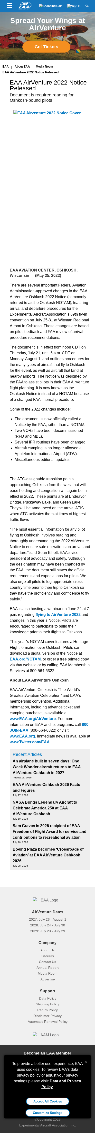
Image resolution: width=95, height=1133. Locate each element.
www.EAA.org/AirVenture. (33, 719)
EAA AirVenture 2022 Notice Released (30, 72)
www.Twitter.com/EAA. (30, 742)
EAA (5, 66)
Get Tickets (46, 46)
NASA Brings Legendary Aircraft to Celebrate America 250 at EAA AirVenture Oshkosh (45, 808)
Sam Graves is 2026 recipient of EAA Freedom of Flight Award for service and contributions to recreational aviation (49, 831)
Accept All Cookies (47, 1101)
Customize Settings (47, 1113)
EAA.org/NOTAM (25, 659)
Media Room (44, 66)
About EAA (22, 66)
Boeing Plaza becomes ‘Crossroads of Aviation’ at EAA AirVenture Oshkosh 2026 (48, 855)
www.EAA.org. (23, 736)
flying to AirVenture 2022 (58, 615)
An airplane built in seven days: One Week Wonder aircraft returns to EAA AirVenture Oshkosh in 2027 (47, 767)
